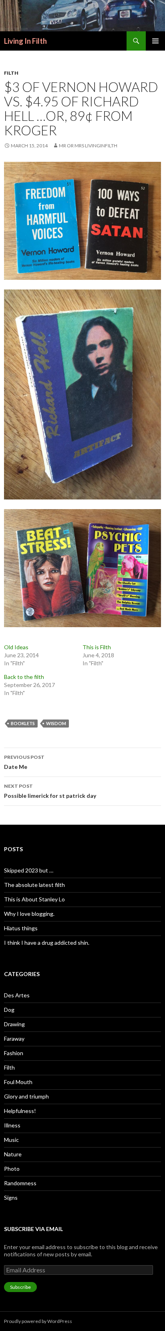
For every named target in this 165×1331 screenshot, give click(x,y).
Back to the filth (24, 676)
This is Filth (96, 647)
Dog (9, 1009)
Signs (11, 1197)
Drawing (14, 1024)
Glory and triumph (26, 1096)
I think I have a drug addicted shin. (46, 942)
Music (11, 1139)
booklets (23, 723)
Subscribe (20, 1287)
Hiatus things (21, 928)
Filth (11, 73)
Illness (12, 1125)
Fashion (13, 1053)
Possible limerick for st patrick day (50, 791)
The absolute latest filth (34, 884)
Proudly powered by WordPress (38, 1321)
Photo (12, 1168)
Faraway (14, 1038)
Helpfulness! (20, 1110)
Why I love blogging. (29, 913)
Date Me (24, 762)
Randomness (20, 1183)
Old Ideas (16, 647)
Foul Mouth (18, 1081)
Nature (13, 1154)
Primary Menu (155, 41)
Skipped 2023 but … (28, 870)
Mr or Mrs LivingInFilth (88, 146)
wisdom (56, 723)
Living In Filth (25, 41)
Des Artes (17, 995)
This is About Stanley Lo (34, 899)
